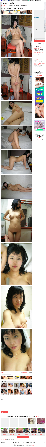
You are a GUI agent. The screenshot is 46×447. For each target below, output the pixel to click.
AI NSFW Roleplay (37, 43)
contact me (32, 445)
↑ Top (44, 442)
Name (1, 407)
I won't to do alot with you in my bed (38, 49)
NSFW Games (42, 43)
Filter (7, 5)
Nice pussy (35, 60)
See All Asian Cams (23, 437)
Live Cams (3, 5)
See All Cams (39, 41)
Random (22, 5)
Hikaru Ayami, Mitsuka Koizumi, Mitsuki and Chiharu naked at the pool (39, 68)
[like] (1, 372)
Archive (11, 5)
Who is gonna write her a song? (38, 65)
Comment (2, 399)
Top (14, 5)
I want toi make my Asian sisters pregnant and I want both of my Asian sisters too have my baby (39, 55)
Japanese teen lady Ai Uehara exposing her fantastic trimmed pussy (39, 64)
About (26, 5)
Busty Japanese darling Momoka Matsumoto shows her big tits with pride (39, 59)
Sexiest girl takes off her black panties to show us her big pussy (39, 48)
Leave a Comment (24, 372)
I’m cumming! (39, 139)
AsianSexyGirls (9, 3)
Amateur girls (27, 442)
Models (18, 5)
